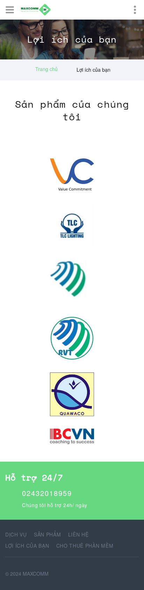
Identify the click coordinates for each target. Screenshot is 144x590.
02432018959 (47, 493)
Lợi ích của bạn (27, 545)
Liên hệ (78, 534)
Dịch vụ (16, 534)
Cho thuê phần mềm (85, 545)
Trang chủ (46, 68)
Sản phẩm (47, 534)
